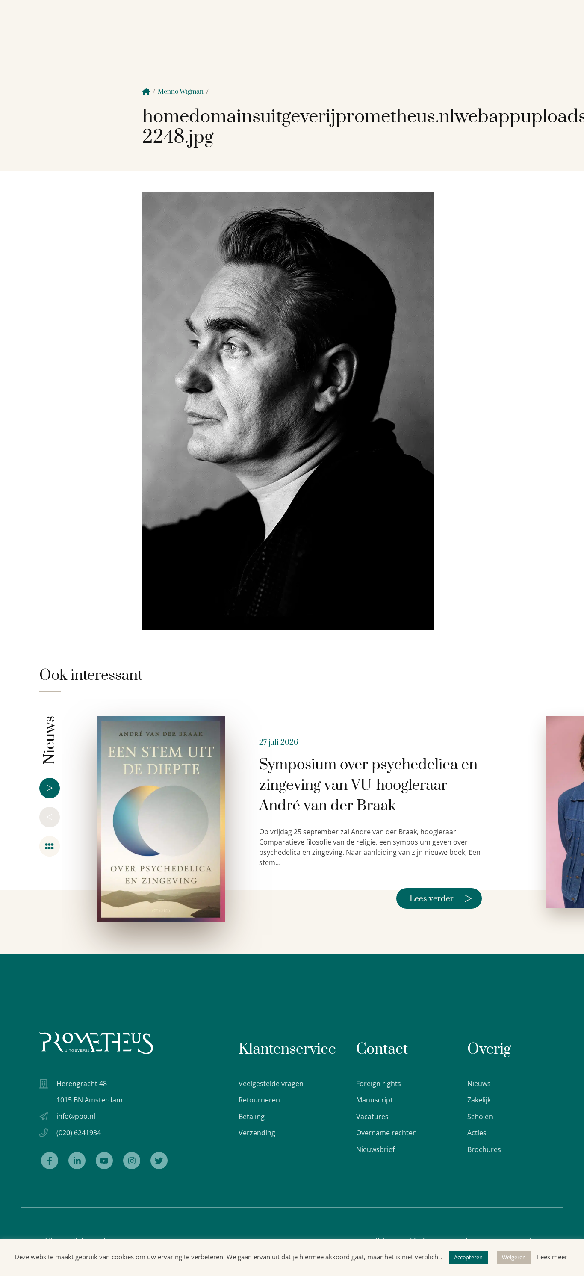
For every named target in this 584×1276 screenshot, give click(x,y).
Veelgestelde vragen (271, 1083)
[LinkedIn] (77, 1160)
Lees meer (552, 1256)
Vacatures (372, 1116)
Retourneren (259, 1100)
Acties (477, 1132)
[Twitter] (159, 1160)
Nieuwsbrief (375, 1149)
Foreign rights (378, 1083)
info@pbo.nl (75, 1116)
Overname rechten (386, 1132)
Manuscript (374, 1100)
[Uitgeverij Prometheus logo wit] (96, 1043)
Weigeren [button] (514, 1257)
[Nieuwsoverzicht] (49, 846)
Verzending (257, 1132)
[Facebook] (49, 1160)
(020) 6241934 (78, 1132)
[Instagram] (131, 1160)
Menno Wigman (181, 92)
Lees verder (441, 898)
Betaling (252, 1116)
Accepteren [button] (468, 1257)
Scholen (480, 1116)
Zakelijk (479, 1100)
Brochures (484, 1149)
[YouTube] (104, 1160)
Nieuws (479, 1083)
